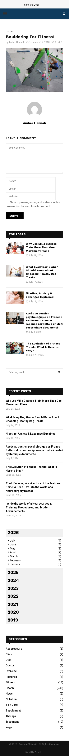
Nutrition (11, 699)
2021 (13, 604)
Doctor (10, 665)
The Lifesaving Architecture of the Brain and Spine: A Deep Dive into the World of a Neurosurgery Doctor (34, 487)
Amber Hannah (17, 42)
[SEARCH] (59, 372)
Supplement (13, 710)
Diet (8, 659)
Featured (11, 676)
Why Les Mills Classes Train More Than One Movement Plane (41, 247)
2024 (13, 580)
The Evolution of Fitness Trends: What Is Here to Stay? (43, 347)
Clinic (9, 654)
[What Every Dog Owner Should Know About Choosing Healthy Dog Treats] (15, 271)
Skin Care (12, 704)
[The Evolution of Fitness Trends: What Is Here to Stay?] (15, 348)
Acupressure (14, 648)
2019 (13, 620)
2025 (13, 572)
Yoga (9, 727)
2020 (13, 612)
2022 (13, 596)
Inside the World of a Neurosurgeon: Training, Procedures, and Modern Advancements (29, 507)
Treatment (12, 721)
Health (10, 688)
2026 (13, 532)
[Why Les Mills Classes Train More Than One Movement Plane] (15, 248)
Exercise (11, 671)
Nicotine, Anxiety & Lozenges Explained (31, 433)
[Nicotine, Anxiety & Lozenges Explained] (15, 297)
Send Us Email (31, 4)
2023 (13, 588)
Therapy (11, 716)
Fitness (10, 682)
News (9, 693)
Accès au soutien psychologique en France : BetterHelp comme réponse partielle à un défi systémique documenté (44, 320)
